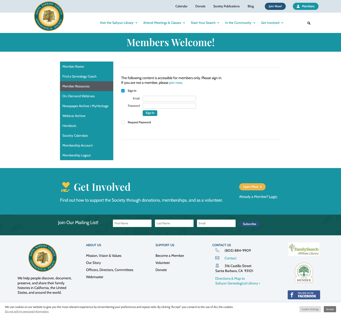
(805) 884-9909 (238, 250)
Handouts (69, 126)
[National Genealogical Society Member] (303, 272)
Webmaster (94, 277)
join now (175, 82)
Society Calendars (75, 135)
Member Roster (73, 66)
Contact (230, 258)
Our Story (93, 263)
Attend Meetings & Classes (162, 23)
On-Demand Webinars (78, 96)
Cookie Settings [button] (310, 309)
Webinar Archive (73, 116)
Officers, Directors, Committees (109, 270)
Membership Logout (76, 155)
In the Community (238, 23)
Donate (200, 6)
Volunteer (163, 263)
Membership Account (77, 145)
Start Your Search (203, 23)
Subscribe (249, 224)
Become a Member (170, 255)
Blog (251, 6)
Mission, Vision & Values (103, 255)
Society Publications (226, 6)
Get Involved (270, 23)
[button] (118, 22)
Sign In (150, 113)
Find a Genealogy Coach (79, 76)
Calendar (181, 6)
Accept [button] (330, 309)
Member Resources (76, 86)
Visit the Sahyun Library (117, 23)
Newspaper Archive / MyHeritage (85, 106)
